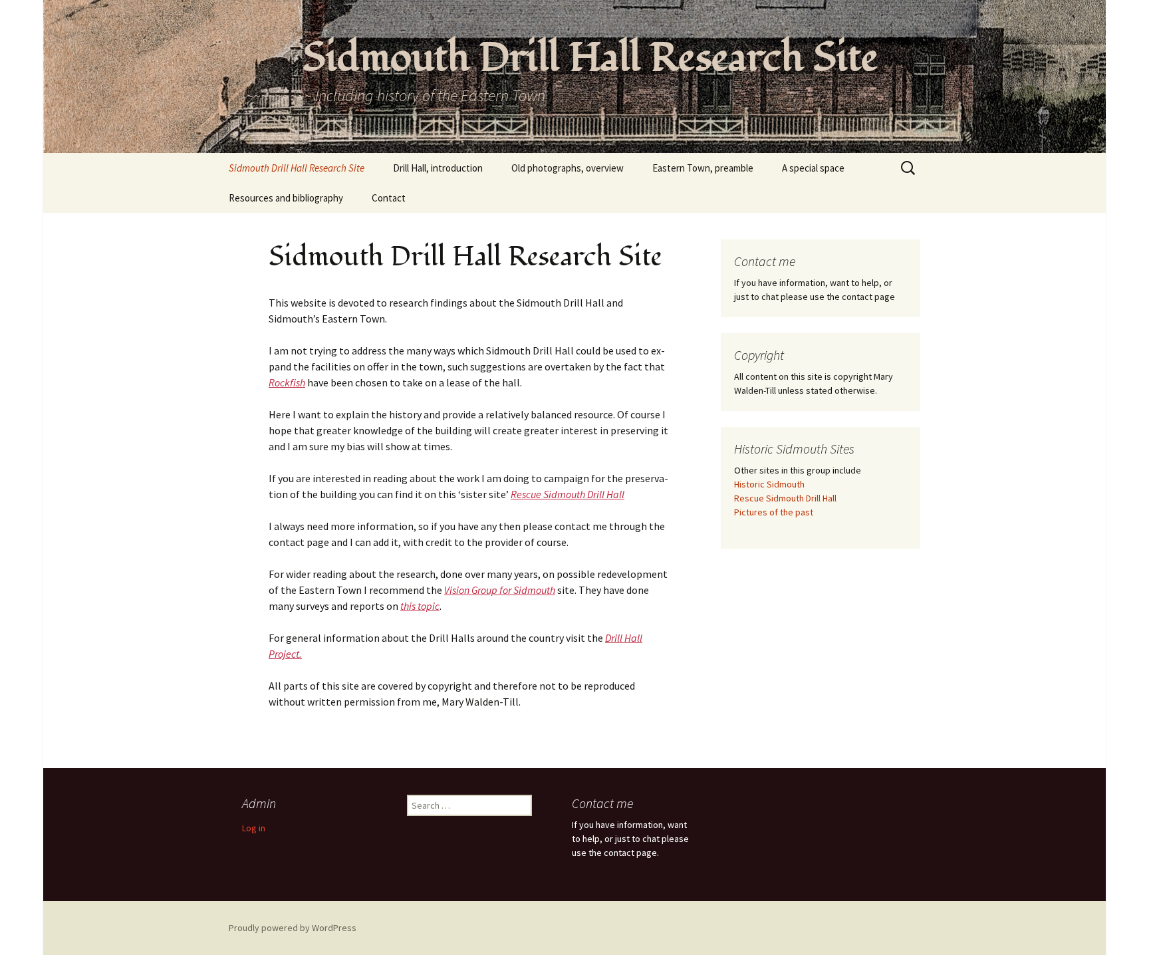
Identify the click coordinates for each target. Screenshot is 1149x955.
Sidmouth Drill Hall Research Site (296, 168)
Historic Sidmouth (769, 484)
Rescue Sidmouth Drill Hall (567, 494)
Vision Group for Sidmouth (499, 590)
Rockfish (287, 382)
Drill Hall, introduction (438, 168)
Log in (253, 828)
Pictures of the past (773, 512)
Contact (389, 198)
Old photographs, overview (567, 168)
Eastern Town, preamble (702, 168)
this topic (420, 606)
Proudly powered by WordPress (292, 928)
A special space (813, 168)
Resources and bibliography (286, 198)
